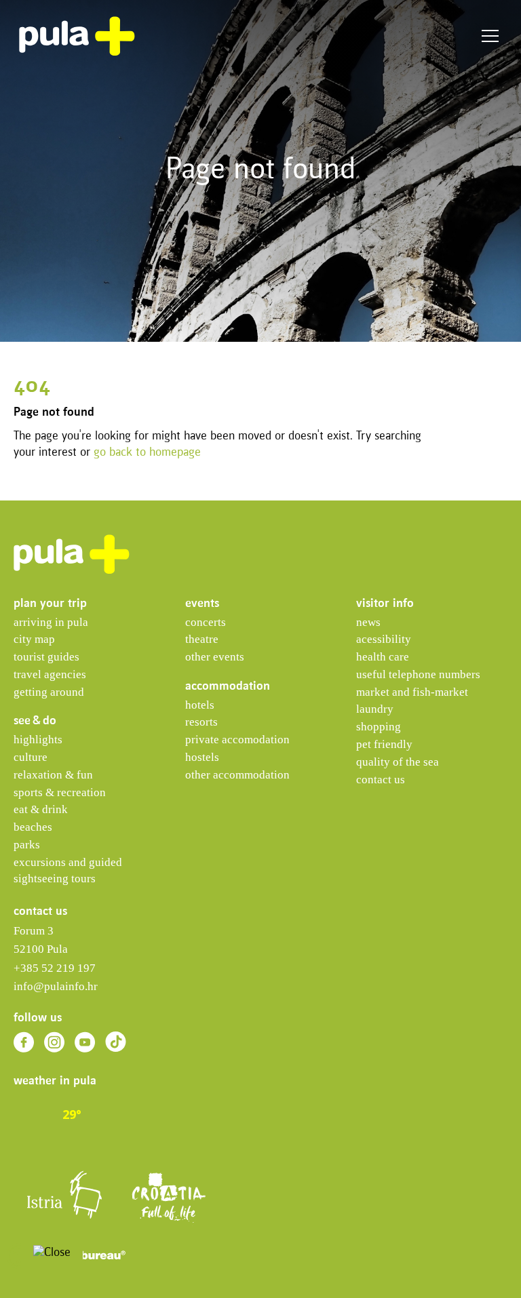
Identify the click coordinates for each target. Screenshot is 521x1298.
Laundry (374, 709)
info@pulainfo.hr (56, 986)
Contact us (380, 779)
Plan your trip (50, 604)
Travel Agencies (50, 674)
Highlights (38, 739)
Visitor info (385, 604)
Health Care (382, 656)
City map (34, 639)
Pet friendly (384, 744)
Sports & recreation (60, 792)
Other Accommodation (237, 774)
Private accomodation (237, 739)
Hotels (199, 705)
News (368, 622)
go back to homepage (147, 452)
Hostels (202, 757)
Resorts (201, 721)
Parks (27, 844)
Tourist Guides (46, 656)
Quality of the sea (397, 761)
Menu (490, 36)
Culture (30, 757)
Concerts (205, 622)
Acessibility (383, 639)
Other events (214, 656)
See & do (35, 721)
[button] (19, 1256)
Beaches (33, 827)
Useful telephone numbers (418, 674)
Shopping (378, 726)
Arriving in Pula (51, 622)
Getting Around (49, 692)
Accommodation (227, 686)
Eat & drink (41, 809)
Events (202, 604)
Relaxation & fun (53, 774)
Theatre (201, 639)
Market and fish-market (412, 692)
